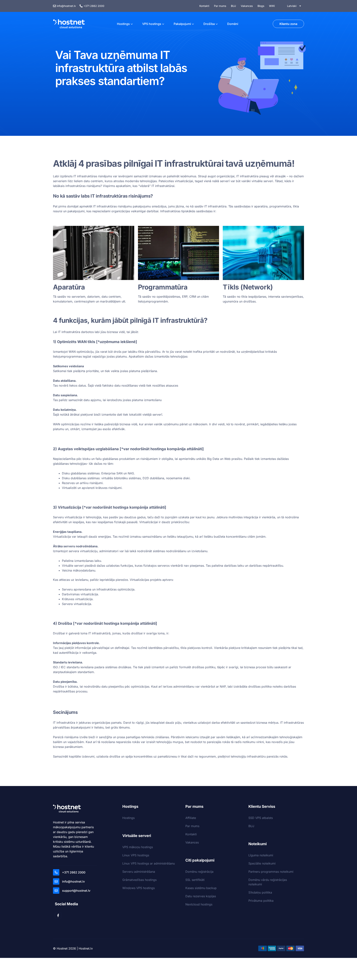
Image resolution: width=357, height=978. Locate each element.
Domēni (232, 24)
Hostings (123, 24)
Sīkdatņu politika (260, 892)
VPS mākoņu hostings (137, 847)
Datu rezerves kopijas (200, 896)
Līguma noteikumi (260, 855)
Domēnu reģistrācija (199, 871)
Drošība (209, 24)
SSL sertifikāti (195, 880)
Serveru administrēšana (138, 871)
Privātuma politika (261, 900)
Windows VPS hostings (138, 888)
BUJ (251, 826)
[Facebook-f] (58, 915)
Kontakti (191, 834)
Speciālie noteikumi (262, 863)
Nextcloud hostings (198, 904)
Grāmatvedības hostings (139, 880)
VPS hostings (151, 24)
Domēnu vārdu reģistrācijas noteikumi (267, 882)
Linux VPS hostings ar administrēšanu (148, 863)
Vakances (192, 842)
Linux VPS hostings (135, 855)
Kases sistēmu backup (201, 888)
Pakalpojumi (182, 24)
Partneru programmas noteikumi (270, 871)
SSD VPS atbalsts (260, 818)
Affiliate (190, 818)
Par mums (192, 826)
